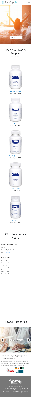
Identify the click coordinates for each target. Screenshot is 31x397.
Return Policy (15, 356)
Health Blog (13, 355)
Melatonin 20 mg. (16, 188)
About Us (3, 355)
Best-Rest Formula (15, 91)
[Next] (28, 340)
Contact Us (7, 252)
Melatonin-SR (15, 220)
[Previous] (2, 340)
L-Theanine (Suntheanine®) (15, 156)
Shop (8, 355)
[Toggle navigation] (29, 2)
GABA (15, 123)
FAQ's (21, 356)
